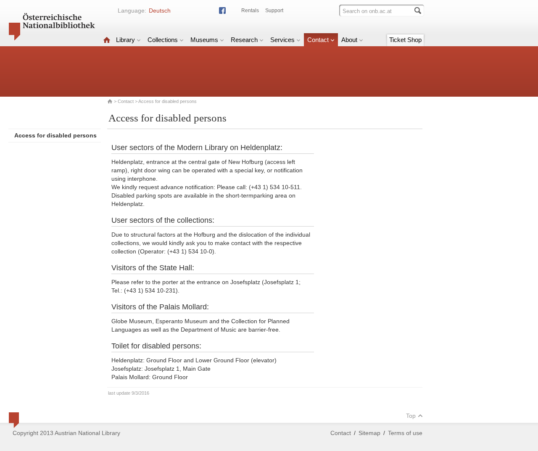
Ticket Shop (405, 39)
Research (244, 39)
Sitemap (369, 433)
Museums (204, 39)
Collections (163, 39)
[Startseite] (107, 39)
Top (411, 415)
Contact (318, 39)
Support (274, 10)
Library (125, 39)
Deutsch (160, 10)
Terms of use (405, 433)
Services (282, 39)
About (349, 39)
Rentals (250, 10)
